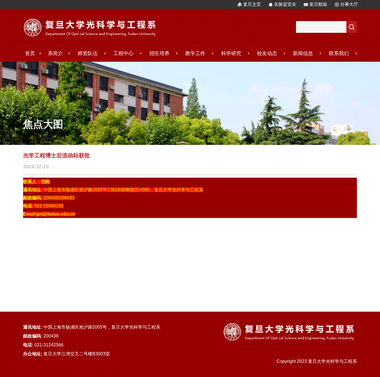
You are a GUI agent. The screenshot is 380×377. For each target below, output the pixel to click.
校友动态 (267, 53)
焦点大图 (344, 126)
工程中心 (123, 53)
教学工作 (195, 53)
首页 (30, 53)
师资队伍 (88, 53)
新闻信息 (303, 53)
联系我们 (339, 53)
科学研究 (231, 53)
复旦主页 (252, 4)
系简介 (55, 53)
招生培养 (159, 53)
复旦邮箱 (318, 4)
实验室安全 (285, 4)
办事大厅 (349, 4)
